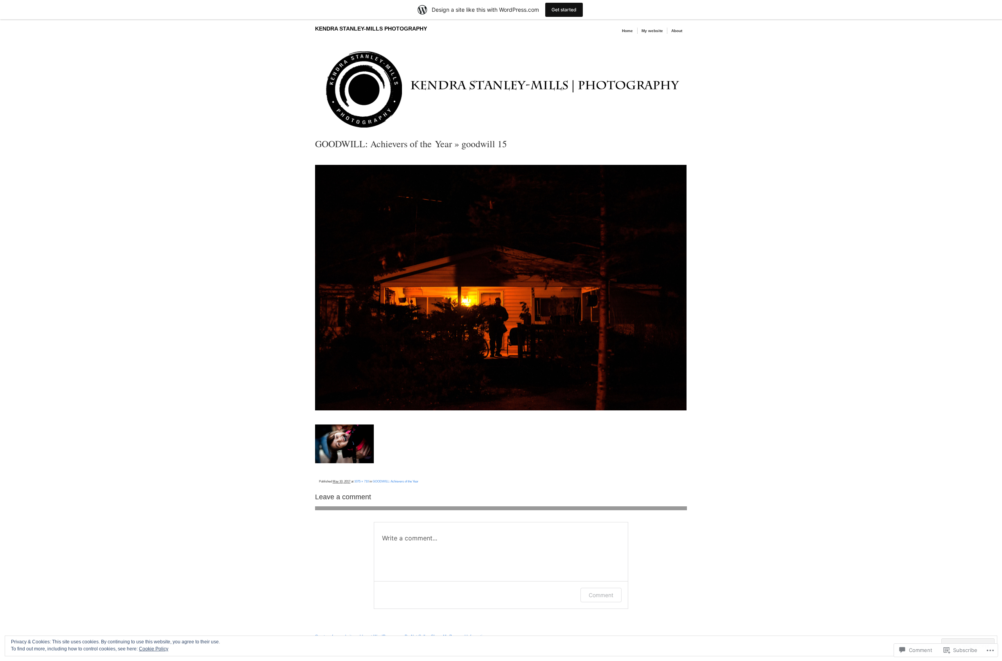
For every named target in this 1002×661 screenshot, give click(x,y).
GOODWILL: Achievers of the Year (383, 143)
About (676, 31)
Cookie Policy (153, 649)
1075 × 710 (361, 481)
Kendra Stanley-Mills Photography (371, 28)
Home (627, 31)
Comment (601, 595)
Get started (564, 10)
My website (652, 31)
